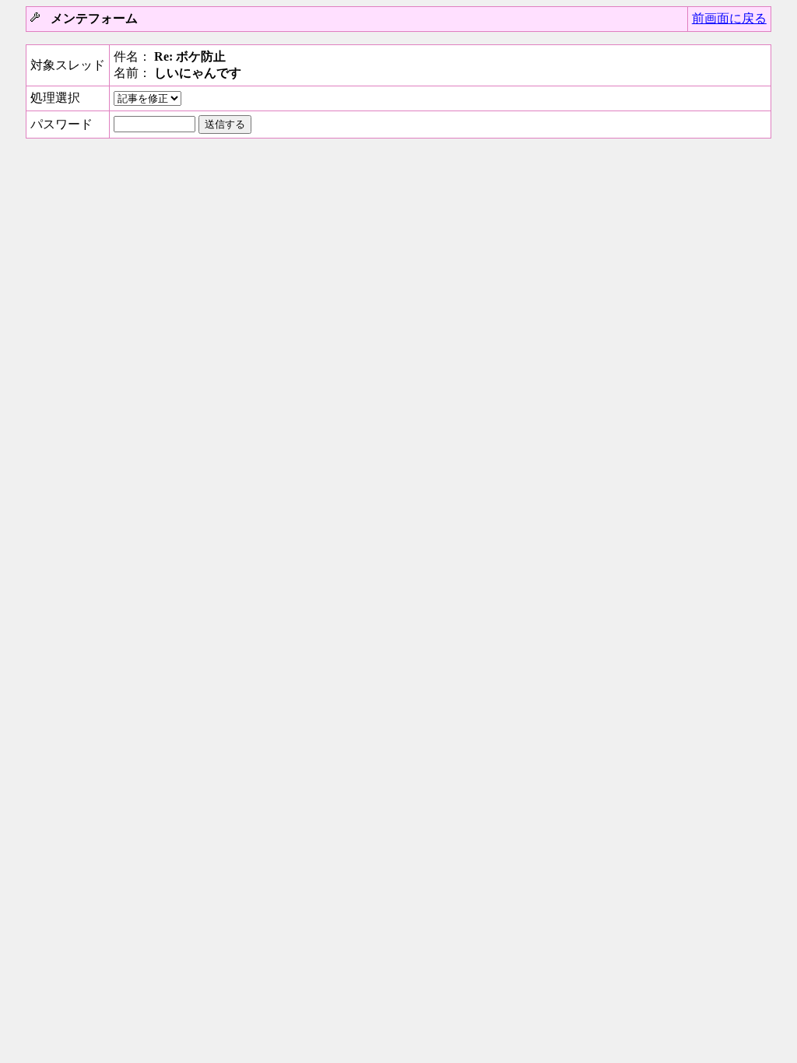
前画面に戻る (729, 18)
